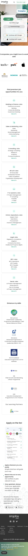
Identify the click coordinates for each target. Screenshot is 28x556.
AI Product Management (14, 283)
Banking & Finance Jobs (14, 104)
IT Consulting (14, 197)
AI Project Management (14, 289)
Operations (14, 219)
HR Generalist (14, 173)
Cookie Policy (10, 549)
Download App (15, 26)
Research (14, 152)
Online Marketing (14, 134)
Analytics (14, 154)
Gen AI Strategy (14, 287)
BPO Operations (14, 261)
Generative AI (14, 285)
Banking (14, 108)
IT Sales (14, 200)
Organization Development (14, 178)
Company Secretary (14, 243)
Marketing (14, 130)
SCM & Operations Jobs (14, 215)
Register (19, 19)
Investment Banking (14, 112)
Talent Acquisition (14, 176)
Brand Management (14, 132)
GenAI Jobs (14, 281)
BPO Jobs (14, 259)
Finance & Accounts (14, 106)
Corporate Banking (14, 110)
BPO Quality (14, 263)
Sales (14, 128)
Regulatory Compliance (14, 239)
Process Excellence (14, 156)
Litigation (14, 241)
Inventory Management (14, 223)
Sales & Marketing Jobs (14, 126)
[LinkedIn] (14, 521)
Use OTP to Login (14, 23)
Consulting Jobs (14, 149)
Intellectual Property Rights (14, 245)
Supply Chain (14, 217)
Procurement (14, 221)
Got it (4, 553)
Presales (14, 199)
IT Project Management (14, 195)
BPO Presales (14, 265)
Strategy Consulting (14, 151)
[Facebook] (11, 521)
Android (10, 507)
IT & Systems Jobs (14, 193)
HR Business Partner (14, 175)
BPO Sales (14, 267)
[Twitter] (17, 521)
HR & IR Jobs (14, 171)
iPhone (20, 507)
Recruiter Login (21, 2)
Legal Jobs (14, 237)
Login (8, 19)
